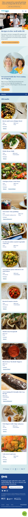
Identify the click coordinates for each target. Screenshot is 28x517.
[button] (6, 469)
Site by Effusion (23, 504)
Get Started (5, 89)
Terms (12, 504)
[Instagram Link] (7, 490)
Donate (4, 487)
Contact (2, 504)
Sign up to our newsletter (16, 487)
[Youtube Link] (5, 490)
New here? (24, 513)
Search (22, 11)
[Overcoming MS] (5, 11)
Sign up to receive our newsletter (10, 42)
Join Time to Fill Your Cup (14, 6)
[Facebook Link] (2, 490)
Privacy (7, 504)
